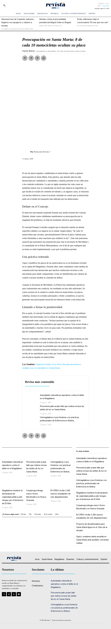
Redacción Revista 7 (42, 152)
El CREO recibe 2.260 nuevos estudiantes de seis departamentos (60, 493)
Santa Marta (28, 51)
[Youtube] (19, 594)
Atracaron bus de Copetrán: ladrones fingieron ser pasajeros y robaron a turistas (17, 22)
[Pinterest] (37, 58)
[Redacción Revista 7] (26, 152)
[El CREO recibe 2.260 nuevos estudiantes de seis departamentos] (61, 483)
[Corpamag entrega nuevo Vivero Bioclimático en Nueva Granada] (37, 483)
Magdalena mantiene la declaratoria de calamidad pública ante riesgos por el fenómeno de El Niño (12, 497)
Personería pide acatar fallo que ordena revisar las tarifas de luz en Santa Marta (91, 470)
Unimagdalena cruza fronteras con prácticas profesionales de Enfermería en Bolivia (91, 483)
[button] (4, 5)
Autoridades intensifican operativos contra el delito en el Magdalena (12, 465)
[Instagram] (9, 594)
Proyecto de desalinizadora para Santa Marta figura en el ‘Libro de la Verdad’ (91, 527)
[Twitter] (31, 58)
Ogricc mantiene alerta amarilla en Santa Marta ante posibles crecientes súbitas (92, 539)
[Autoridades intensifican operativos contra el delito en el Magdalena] (31, 398)
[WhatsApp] (43, 58)
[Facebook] (25, 58)
